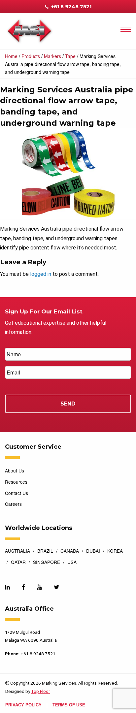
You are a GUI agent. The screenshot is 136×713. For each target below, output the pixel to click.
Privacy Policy (23, 705)
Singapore (46, 562)
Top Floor (40, 691)
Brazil (45, 551)
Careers (13, 504)
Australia (17, 551)
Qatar (18, 562)
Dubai (93, 551)
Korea (115, 551)
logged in (40, 274)
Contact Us (16, 493)
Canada (69, 551)
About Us (14, 470)
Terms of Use (68, 705)
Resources (16, 481)
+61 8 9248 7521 (70, 7)
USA (72, 562)
